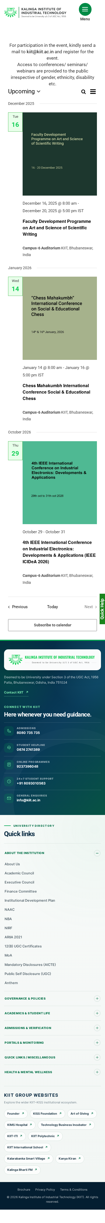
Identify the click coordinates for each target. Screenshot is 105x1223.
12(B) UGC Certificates (23, 946)
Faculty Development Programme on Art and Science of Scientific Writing (57, 227)
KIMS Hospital (17, 1125)
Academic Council (19, 873)
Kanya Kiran (67, 1158)
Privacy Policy (45, 1189)
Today (52, 606)
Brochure (24, 1189)
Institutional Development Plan (30, 900)
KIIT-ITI (12, 1136)
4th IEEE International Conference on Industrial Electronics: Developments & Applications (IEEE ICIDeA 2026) (59, 552)
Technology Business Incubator (64, 1125)
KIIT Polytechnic (43, 1136)
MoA (8, 955)
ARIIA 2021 (13, 937)
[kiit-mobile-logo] (36, 8)
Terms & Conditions (74, 1189)
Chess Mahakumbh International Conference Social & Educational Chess (56, 391)
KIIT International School (25, 1147)
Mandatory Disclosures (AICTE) (30, 965)
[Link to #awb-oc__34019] (85, 9)
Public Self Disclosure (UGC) (28, 974)
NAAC (10, 910)
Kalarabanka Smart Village (26, 1158)
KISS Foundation (45, 1113)
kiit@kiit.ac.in (40, 51)
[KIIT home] (52, 659)
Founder (13, 1113)
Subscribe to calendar (52, 625)
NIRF (8, 928)
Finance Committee (21, 891)
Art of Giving (80, 1113)
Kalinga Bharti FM (20, 1170)
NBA (8, 919)
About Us (12, 864)
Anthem (11, 983)
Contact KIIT (16, 692)
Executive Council (19, 882)
